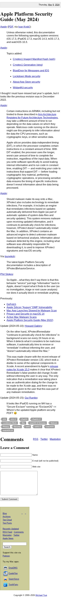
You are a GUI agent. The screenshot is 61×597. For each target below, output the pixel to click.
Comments (19, 532)
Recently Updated (11, 529)
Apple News (8, 538)
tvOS (28, 427)
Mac (23, 423)
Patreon (6, 556)
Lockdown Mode (10, 423)
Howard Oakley (33, 326)
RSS (35, 439)
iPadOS (24, 419)
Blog (5, 513)
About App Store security (26, 82)
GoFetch (11, 304)
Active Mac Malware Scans (22, 317)
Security (17, 427)
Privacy (6, 427)
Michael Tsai (41, 595)
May (50, 5)
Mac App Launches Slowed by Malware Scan (32, 310)
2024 (57, 5)
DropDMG (13, 568)
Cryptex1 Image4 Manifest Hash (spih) (34, 59)
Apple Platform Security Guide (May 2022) (30, 320)
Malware (54, 423)
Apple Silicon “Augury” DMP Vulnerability (29, 307)
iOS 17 (13, 419)
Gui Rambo (31, 397)
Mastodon (55, 439)
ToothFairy (13, 585)
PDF (10, 26)
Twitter (44, 439)
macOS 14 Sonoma (38, 423)
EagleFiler (13, 573)
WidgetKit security (23, 87)
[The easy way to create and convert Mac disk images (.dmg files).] (6, 568)
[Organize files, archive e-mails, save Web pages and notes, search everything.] (6, 573)
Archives (7, 516)
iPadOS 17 (36, 419)
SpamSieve (14, 579)
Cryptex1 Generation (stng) (28, 64)
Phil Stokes (6, 274)
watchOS (50, 427)
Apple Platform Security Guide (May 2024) (26, 16)
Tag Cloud (7, 520)
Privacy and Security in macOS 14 (25, 314)
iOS (4, 419)
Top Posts (7, 523)
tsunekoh (10, 256)
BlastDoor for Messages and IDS (31, 70)
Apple (3, 26)
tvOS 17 (38, 427)
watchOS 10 (8, 430)
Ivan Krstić (24, 26)
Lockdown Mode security (26, 76)
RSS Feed (7, 532)
